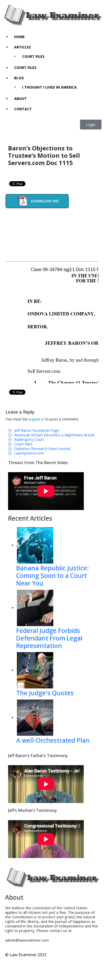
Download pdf (45, 201)
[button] (90, 124)
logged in (36, 419)
